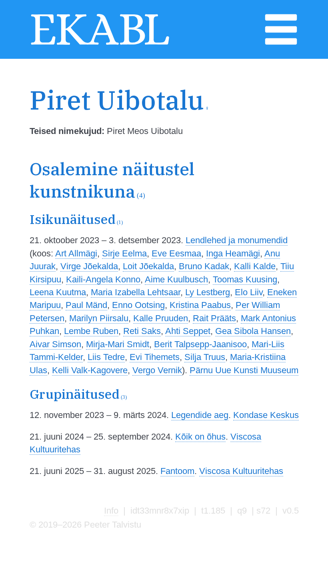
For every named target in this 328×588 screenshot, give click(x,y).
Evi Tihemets (155, 357)
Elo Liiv (248, 292)
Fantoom (177, 471)
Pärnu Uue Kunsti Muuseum (244, 370)
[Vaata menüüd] (280, 44)
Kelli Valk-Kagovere (90, 370)
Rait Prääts (214, 318)
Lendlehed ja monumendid (237, 240)
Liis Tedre (106, 357)
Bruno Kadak (204, 266)
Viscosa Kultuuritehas (241, 471)
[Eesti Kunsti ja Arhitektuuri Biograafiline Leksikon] (100, 44)
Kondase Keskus (266, 415)
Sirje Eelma (124, 253)
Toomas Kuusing (245, 279)
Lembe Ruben (91, 331)
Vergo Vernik (157, 370)
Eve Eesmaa (176, 253)
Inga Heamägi (233, 253)
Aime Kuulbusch (176, 279)
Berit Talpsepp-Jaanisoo (200, 344)
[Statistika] (292, 119)
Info (111, 511)
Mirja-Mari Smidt (117, 344)
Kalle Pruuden (160, 318)
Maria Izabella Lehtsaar (135, 292)
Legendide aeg (199, 415)
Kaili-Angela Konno (103, 279)
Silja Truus (204, 357)
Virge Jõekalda (89, 266)
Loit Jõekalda (148, 266)
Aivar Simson (55, 344)
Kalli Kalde (255, 266)
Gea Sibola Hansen (253, 331)
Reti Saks (142, 331)
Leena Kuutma (58, 292)
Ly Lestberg (207, 292)
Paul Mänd (86, 305)
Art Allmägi (76, 253)
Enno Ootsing (138, 305)
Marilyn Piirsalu (98, 318)
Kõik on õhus (200, 437)
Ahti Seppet (187, 331)
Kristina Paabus (200, 305)
